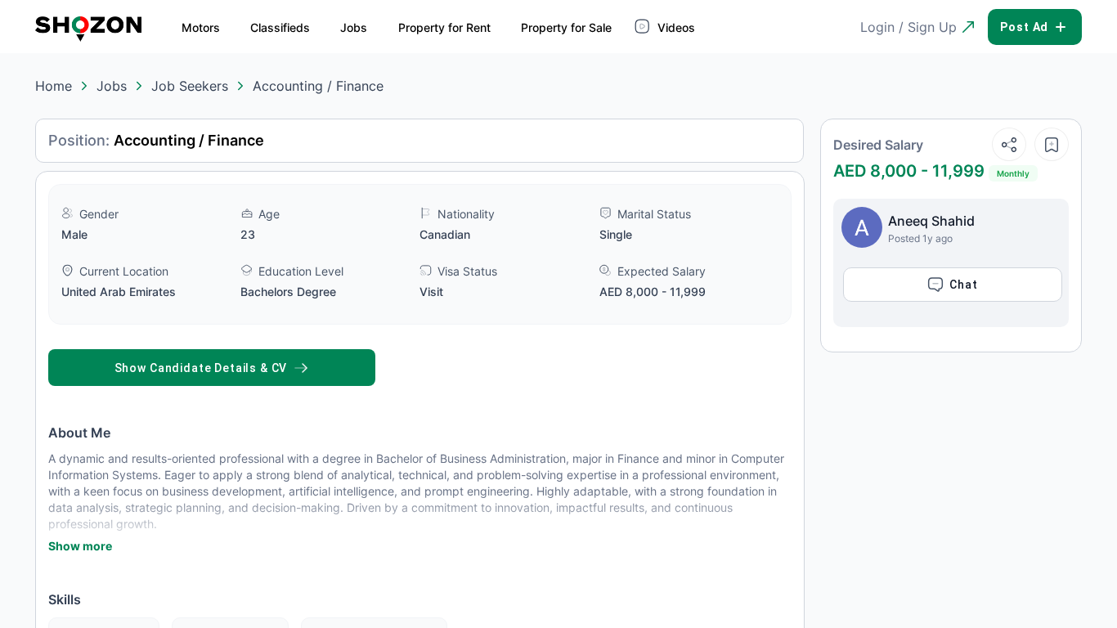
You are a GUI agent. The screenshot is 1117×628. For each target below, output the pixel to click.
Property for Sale (566, 27)
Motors (201, 27)
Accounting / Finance (318, 86)
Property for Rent (444, 27)
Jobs (353, 27)
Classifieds (280, 27)
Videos (674, 27)
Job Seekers (189, 86)
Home (53, 86)
